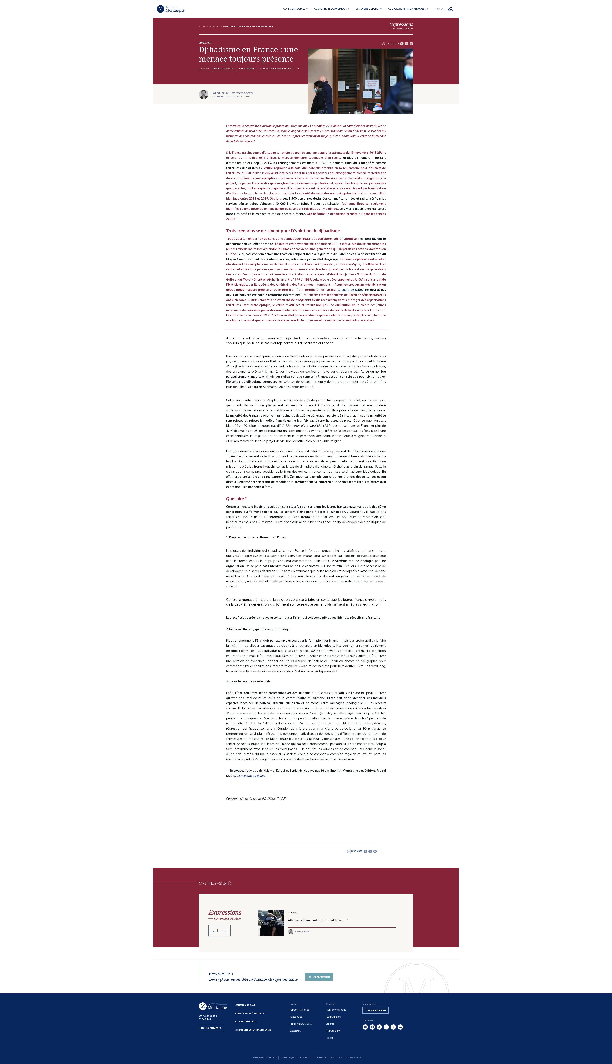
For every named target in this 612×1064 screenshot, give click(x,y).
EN (442, 8)
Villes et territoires (223, 68)
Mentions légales (287, 1057)
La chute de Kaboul (350, 290)
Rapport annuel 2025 (301, 1023)
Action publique (246, 68)
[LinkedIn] (411, 43)
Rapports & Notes (299, 1009)
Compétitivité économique (250, 1013)
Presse (329, 1037)
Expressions (214, 26)
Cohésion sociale (245, 1005)
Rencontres (296, 1016)
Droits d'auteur (305, 1057)
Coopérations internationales (275, 68)
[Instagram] (372, 1027)
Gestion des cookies (326, 1057)
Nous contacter (211, 1028)
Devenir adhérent (375, 1010)
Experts (330, 1023)
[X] (406, 43)
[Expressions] (401, 26)
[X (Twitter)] (393, 1027)
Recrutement (333, 1030)
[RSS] (379, 1027)
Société (205, 68)
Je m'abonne (321, 976)
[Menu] (450, 9)
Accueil (202, 26)
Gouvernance (333, 1016)
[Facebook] (402, 43)
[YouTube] (365, 1027)
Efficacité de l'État (246, 1021)
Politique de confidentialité (265, 1057)
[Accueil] (171, 9)
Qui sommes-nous (336, 1009)
